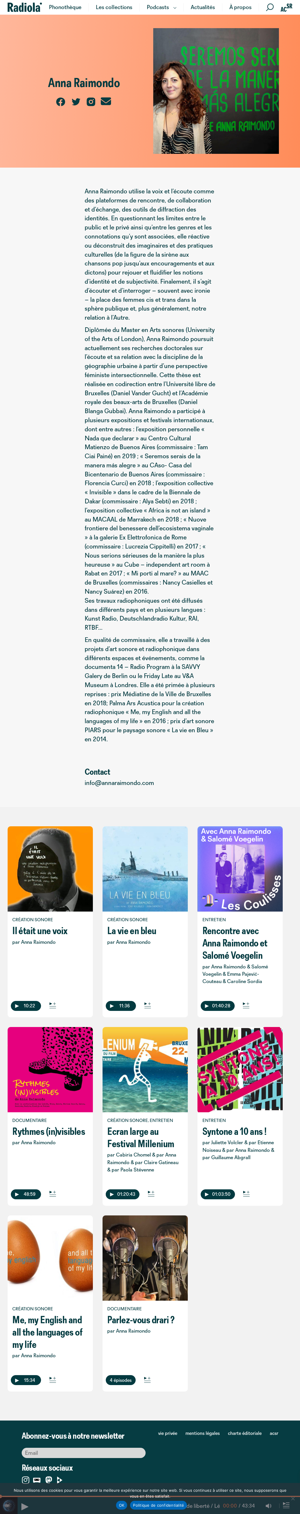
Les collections (114, 7)
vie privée (167, 1433)
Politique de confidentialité (158, 1505)
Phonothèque (65, 7)
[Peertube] (60, 1479)
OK (122, 1505)
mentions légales (202, 1433)
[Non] (293, 1498)
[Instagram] (25, 1479)
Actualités (203, 7)
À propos (240, 7)
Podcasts (158, 7)
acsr (274, 1433)
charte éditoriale (245, 1433)
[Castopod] (36, 1479)
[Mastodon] (49, 1480)
